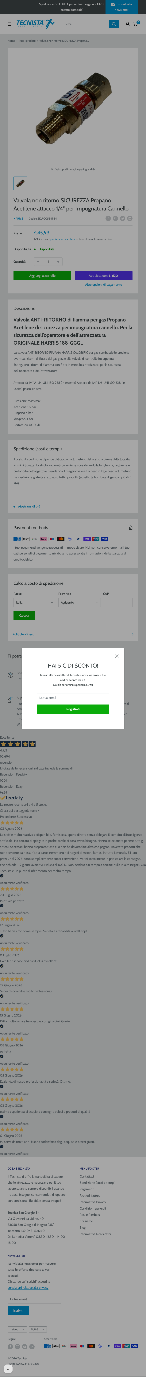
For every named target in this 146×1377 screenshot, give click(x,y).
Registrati (73, 709)
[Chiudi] (117, 656)
